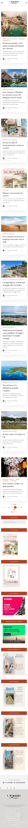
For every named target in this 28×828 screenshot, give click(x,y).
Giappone (13, 481)
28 (14, 509)
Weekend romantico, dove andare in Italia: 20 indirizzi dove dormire (13, 46)
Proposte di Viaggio (10, 39)
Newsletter (7, 814)
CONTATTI (13, 811)
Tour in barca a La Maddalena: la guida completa (10, 388)
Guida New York (6, 822)
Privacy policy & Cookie (12, 813)
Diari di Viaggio (8, 89)
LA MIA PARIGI (18, 814)
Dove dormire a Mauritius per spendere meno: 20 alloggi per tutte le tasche (13, 95)
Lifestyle (6, 190)
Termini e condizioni (20, 822)
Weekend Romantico (13, 818)
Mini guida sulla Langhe (12, 816)
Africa (5, 279)
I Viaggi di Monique (12, 58)
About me (17, 809)
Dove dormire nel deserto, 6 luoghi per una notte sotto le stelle (13, 239)
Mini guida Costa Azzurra (13, 820)
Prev (15, 504)
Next (13, 512)
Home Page (8, 809)
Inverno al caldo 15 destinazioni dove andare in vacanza (13, 145)
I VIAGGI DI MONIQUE (15, 782)
